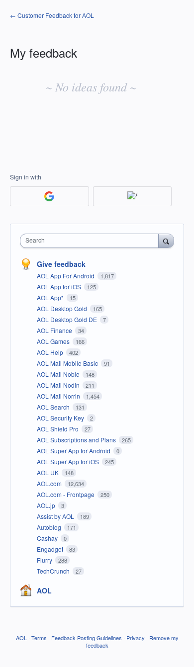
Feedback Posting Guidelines (86, 638)
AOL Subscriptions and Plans (77, 439)
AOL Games (54, 341)
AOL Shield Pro (58, 428)
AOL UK (48, 472)
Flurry (45, 560)
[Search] (166, 241)
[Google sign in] (49, 196)
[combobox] (91, 241)
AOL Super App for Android (74, 450)
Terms (39, 638)
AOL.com (50, 483)
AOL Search (54, 407)
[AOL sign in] (132, 196)
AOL (44, 590)
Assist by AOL (56, 516)
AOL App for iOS (60, 286)
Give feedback (61, 264)
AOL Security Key (61, 418)
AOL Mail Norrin (59, 396)
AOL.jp (47, 505)
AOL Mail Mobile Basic (68, 363)
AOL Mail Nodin (59, 385)
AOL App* (51, 297)
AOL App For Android (66, 275)
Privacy (135, 638)
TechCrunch (54, 571)
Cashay (48, 538)
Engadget (51, 549)
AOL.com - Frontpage (66, 494)
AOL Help (51, 352)
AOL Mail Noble (59, 374)
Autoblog (50, 527)
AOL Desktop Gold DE (67, 319)
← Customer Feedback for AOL (52, 15)
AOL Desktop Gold (63, 308)
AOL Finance (55, 330)
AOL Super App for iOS (68, 461)
